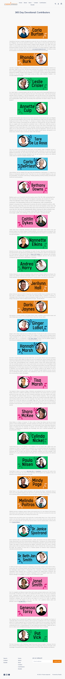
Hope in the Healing (35, 254)
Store (30, 2)
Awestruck (38, 471)
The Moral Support (32, 338)
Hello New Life (30, 471)
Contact (36, 2)
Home (20, 2)
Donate (32, 5)
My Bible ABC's (22, 601)
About (25, 2)
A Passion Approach (45, 674)
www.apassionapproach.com (39, 49)
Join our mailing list (37, 658)
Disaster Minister (16, 522)
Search (5, 658)
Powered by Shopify (57, 674)
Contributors (43, 2)
